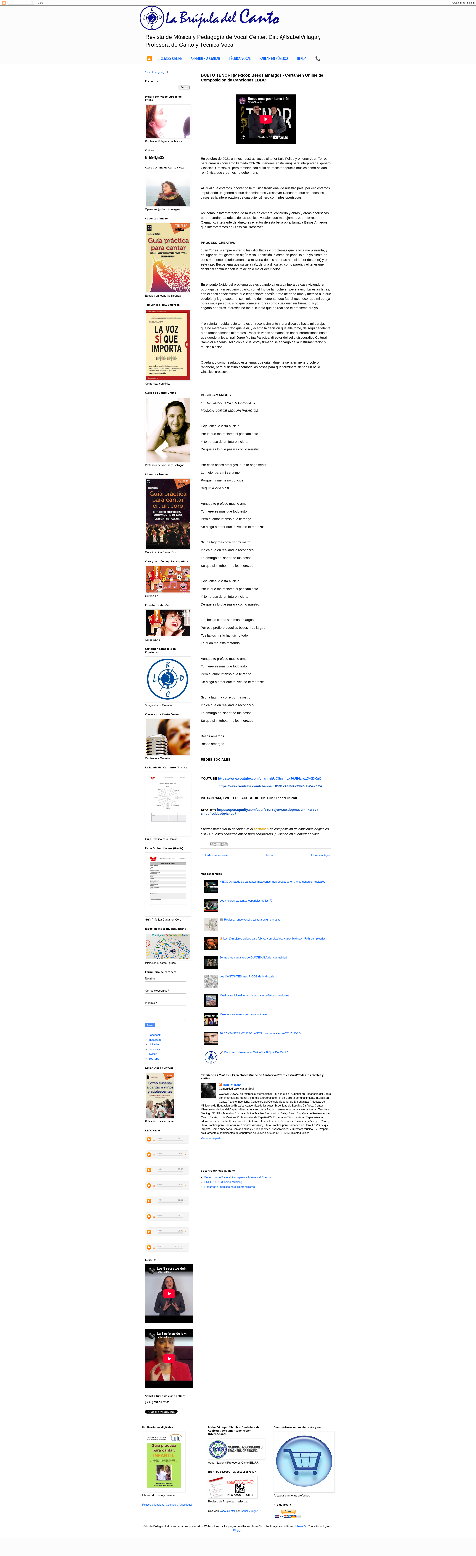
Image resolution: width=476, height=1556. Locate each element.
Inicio (269, 855)
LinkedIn (154, 1044)
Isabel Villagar (232, 1084)
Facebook (155, 1034)
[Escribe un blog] (215, 844)
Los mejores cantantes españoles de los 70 (246, 900)
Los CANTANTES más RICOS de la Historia (247, 976)
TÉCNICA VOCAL (240, 58)
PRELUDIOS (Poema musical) (223, 1182)
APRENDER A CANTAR (205, 58)
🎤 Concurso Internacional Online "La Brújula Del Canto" (254, 1052)
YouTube (154, 1058)
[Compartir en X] (219, 844)
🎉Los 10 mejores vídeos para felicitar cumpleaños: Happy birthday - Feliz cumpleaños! (273, 938)
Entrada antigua (320, 855)
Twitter (153, 1053)
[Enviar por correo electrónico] (211, 844)
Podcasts (154, 1049)
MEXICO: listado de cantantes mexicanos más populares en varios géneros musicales (272, 881)
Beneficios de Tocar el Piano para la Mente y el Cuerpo (237, 1177)
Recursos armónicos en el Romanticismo (229, 1186)
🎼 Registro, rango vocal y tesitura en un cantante (250, 919)
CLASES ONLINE (171, 58)
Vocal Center (227, 1510)
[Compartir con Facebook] (222, 844)
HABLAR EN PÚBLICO (274, 58)
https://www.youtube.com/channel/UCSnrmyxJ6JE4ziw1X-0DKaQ (269, 778)
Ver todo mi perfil (211, 1138)
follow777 (300, 1526)
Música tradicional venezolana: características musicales (254, 995)
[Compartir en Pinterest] (226, 844)
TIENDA (301, 58)
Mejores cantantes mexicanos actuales (243, 1014)
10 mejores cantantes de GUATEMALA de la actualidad (253, 957)
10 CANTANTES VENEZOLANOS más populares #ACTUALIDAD (260, 1033)
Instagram (155, 1039)
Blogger (237, 1530)
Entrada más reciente (215, 855)
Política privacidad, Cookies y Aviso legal (167, 1504)
